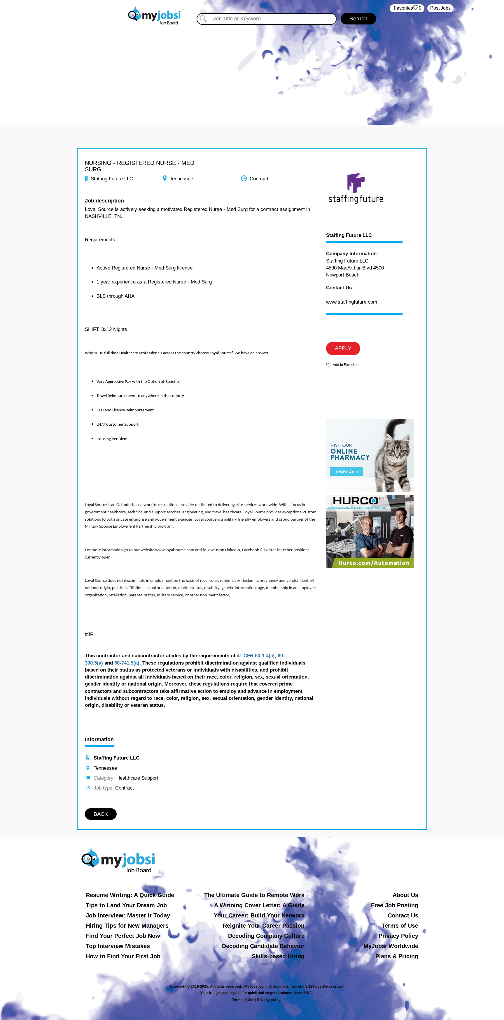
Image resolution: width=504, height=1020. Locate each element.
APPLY (343, 348)
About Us (405, 895)
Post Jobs (440, 8)
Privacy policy (269, 1000)
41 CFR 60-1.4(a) (256, 655)
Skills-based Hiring (278, 956)
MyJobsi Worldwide (390, 946)
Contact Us (403, 915)
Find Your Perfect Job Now (123, 936)
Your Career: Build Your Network (259, 915)
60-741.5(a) (126, 663)
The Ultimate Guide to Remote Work (254, 895)
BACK (101, 814)
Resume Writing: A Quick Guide (130, 895)
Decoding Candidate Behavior (263, 946)
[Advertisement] (252, 69)
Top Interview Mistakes (118, 946)
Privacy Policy (398, 936)
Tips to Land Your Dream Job (126, 905)
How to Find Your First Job (123, 956)
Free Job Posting (394, 905)
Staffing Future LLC (349, 235)
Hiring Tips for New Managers (127, 925)
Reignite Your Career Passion (263, 925)
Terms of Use (400, 925)
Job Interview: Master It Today (128, 915)
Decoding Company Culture (266, 936)
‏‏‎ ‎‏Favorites (407, 8)
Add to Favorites (345, 365)
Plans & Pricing (396, 956)
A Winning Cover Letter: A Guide (259, 905)
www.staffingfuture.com (351, 302)
